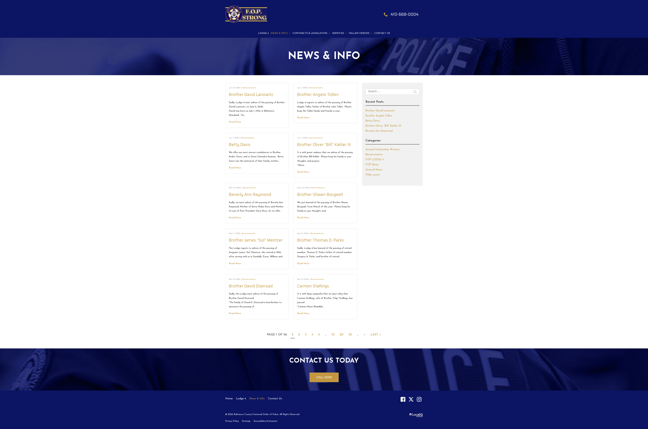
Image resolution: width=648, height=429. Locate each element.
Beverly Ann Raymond (250, 194)
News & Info (279, 33)
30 (350, 334)
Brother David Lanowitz (251, 94)
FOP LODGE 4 (375, 159)
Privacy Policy (232, 421)
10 (333, 334)
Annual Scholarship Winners (383, 149)
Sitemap (246, 421)
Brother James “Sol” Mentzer (256, 240)
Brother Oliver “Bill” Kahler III (324, 144)
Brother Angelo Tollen (318, 94)
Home (229, 398)
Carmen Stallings (313, 286)
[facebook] (403, 399)
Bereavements (249, 88)
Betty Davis (239, 144)
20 (341, 334)
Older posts (373, 174)
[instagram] (419, 399)
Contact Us (382, 33)
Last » (376, 334)
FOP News (372, 164)
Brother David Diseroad (251, 286)
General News (374, 169)
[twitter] (411, 399)
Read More (235, 122)
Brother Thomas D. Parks (320, 240)
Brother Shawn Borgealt (320, 194)
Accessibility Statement (265, 421)
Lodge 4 (263, 33)
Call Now (324, 377)
